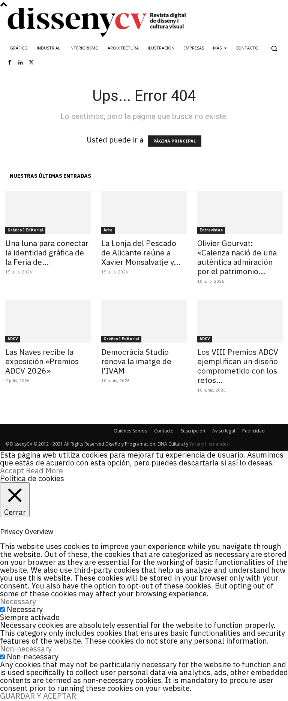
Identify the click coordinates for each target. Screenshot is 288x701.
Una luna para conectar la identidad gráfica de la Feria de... (46, 252)
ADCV (13, 338)
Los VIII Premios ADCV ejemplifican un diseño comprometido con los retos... (237, 366)
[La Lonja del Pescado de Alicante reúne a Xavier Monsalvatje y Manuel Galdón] (144, 212)
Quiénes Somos (130, 431)
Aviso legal (223, 431)
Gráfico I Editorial (25, 230)
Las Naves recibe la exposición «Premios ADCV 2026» (42, 361)
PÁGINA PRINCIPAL (174, 141)
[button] (274, 48)
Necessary (25, 609)
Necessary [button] (18, 601)
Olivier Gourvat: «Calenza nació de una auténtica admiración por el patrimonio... (237, 257)
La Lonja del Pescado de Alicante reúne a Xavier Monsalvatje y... (140, 252)
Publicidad (253, 431)
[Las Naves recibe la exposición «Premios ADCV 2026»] (48, 321)
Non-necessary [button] (26, 649)
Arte (108, 230)
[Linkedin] (20, 62)
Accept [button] (12, 470)
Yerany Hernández (209, 444)
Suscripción (193, 431)
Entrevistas (211, 230)
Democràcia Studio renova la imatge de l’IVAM (136, 361)
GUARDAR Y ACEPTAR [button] (38, 696)
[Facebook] (9, 62)
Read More (44, 470)
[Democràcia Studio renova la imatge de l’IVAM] (144, 321)
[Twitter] (31, 62)
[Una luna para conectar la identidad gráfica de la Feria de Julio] (48, 212)
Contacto (164, 431)
